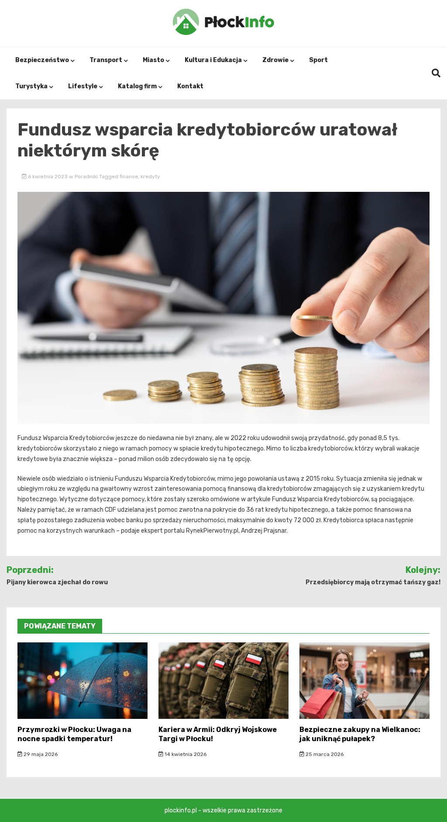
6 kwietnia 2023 (48, 176)
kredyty (150, 176)
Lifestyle (82, 86)
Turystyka (31, 86)
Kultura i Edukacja (213, 60)
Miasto (153, 60)
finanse (129, 176)
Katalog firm (137, 86)
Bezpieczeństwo (42, 60)
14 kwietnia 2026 (184, 754)
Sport (318, 60)
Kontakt (190, 86)
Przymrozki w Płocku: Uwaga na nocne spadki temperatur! (74, 734)
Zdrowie (275, 60)
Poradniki (86, 176)
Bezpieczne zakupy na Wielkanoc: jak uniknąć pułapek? (359, 734)
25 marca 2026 (324, 754)
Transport (105, 60)
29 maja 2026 (40, 754)
